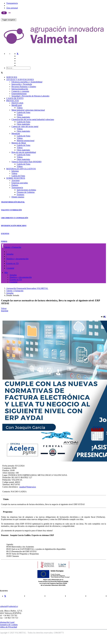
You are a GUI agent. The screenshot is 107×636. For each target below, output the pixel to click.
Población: (6, 480)
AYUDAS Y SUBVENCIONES (20, 79)
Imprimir (4, 311)
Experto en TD (12, 263)
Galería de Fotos (23, 112)
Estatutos (20, 194)
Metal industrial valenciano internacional (28, 110)
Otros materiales (23, 117)
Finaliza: (5, 470)
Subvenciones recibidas (26, 190)
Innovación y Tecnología (21, 84)
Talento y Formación (12, 247)
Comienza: (6, 468)
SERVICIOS (11, 77)
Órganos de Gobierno (26, 192)
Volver (4, 308)
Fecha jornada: (8, 466)
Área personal (12, 8)
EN (10, 13)
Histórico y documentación (17, 259)
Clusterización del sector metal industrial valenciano (32, 119)
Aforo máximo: (8, 473)
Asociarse (15, 180)
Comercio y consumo (20, 91)
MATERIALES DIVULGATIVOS (21, 169)
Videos (14, 173)
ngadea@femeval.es (27, 487)
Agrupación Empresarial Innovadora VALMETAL (27, 288)
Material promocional (25, 140)
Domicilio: (6, 477)
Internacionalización (19, 89)
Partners (14, 185)
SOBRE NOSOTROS (15, 178)
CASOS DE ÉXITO (14, 98)
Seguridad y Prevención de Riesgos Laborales (30, 96)
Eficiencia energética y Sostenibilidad (26, 82)
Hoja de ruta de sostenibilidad (23, 152)
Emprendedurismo (19, 93)
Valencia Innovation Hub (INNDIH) (26, 162)
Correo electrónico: (10, 487)
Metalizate (15, 133)
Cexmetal (10, 268)
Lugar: (5, 475)
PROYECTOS (12, 101)
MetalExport (16, 105)
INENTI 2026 (17, 103)
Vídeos (20, 108)
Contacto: (6, 491)
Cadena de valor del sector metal (24, 126)
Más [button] (6, 272)
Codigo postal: (8, 482)
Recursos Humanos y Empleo (23, 86)
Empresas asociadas (19, 183)
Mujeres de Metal (18, 143)
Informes (15, 171)
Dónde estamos (17, 197)
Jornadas (9, 254)
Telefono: (6, 484)
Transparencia (12, 3)
